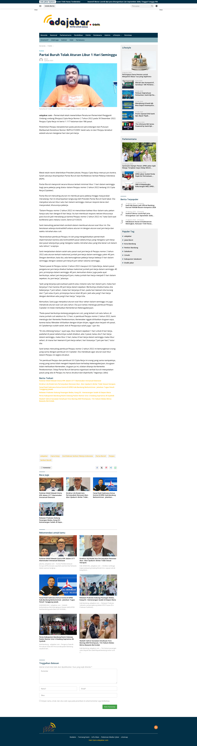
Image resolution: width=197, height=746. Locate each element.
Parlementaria (65, 35)
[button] (152, 6)
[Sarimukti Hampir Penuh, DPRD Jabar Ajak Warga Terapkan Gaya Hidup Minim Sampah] (139, 151)
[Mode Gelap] (157, 6)
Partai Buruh (101, 456)
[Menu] (40, 6)
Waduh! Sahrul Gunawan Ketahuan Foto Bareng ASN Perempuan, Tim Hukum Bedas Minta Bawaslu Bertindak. (75, 400)
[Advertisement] (31, 43)
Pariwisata (97, 35)
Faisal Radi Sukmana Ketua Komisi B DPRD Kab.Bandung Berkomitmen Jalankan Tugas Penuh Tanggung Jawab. (76, 388)
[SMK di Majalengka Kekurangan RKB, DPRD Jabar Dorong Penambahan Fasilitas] (128, 186)
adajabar (44, 456)
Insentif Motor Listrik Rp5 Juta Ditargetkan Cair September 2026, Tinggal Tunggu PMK (93, 2)
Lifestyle (116, 35)
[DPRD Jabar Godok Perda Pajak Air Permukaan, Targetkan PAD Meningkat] (128, 175)
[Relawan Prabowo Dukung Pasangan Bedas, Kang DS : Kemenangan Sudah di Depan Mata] (51, 509)
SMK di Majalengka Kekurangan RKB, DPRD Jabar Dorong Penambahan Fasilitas (144, 185)
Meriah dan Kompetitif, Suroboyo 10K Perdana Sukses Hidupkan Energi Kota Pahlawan (144, 84)
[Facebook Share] (97, 467)
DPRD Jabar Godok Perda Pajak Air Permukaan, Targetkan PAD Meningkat (145, 175)
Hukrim (107, 35)
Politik (88, 35)
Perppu (111, 456)
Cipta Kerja (55, 456)
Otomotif (44, 40)
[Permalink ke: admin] (41, 59)
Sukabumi (128, 251)
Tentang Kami (83, 737)
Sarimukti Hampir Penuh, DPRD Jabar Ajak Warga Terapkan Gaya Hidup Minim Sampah (139, 167)
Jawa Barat (128, 240)
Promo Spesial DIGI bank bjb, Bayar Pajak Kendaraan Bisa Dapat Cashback (145, 115)
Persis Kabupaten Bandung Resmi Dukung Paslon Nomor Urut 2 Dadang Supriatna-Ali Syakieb (76, 396)
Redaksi (73, 737)
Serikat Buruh (45, 460)
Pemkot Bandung (131, 248)
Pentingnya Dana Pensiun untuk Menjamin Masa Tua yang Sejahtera (136, 76)
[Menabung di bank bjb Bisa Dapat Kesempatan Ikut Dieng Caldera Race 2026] (128, 105)
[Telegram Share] (111, 467)
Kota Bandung (130, 244)
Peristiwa (128, 35)
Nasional (53, 35)
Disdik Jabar (129, 263)
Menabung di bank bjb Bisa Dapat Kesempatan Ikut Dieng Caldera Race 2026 (145, 104)
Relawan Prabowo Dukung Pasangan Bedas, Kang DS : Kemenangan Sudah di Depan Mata (75, 392)
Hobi (71, 40)
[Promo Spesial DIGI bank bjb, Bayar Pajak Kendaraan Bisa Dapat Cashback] (128, 115)
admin (46, 59)
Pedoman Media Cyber (110, 737)
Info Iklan (95, 737)
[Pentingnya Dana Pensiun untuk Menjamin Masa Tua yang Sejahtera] (139, 60)
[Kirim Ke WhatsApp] (115, 467)
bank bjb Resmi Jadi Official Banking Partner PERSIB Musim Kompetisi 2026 (141, 206)
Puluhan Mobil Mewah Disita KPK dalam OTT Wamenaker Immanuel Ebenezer (70, 381)
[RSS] (156, 727)
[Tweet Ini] (101, 467)
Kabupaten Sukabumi (133, 259)
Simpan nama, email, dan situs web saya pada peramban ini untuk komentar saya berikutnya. (75, 701)
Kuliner (64, 40)
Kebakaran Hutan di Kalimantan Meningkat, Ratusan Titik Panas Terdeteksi (139, 223)
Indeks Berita (49, 6)
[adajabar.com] (72, 20)
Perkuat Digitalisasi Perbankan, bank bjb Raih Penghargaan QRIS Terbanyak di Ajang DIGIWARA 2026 (145, 94)
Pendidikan (78, 35)
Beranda (44, 35)
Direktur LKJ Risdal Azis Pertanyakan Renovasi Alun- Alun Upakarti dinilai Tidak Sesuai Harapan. (77, 384)
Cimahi (127, 255)
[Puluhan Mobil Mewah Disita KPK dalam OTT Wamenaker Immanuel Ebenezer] (51, 484)
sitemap (124, 737)
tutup (36, 10)
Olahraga (55, 40)
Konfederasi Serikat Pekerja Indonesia (77, 456)
